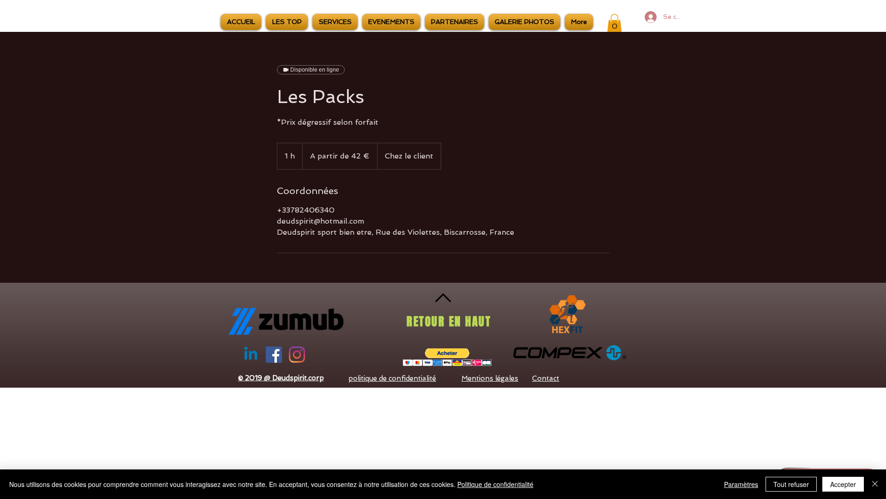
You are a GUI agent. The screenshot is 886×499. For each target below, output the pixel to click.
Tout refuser (791, 484)
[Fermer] (874, 484)
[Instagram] (297, 355)
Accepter (843, 484)
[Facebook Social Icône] (274, 355)
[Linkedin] (251, 355)
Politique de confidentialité (495, 484)
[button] (614, 23)
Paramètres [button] (741, 484)
